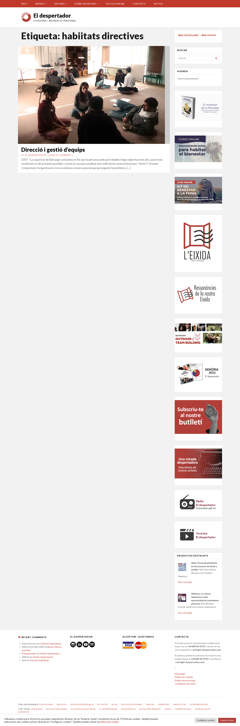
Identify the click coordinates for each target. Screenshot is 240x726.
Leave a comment (60, 155)
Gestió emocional (132, 704)
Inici (24, 3)
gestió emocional (56, 709)
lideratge (23, 712)
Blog (115, 704)
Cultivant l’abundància (50, 643)
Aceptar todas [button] (227, 720)
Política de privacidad (185, 680)
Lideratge (163, 704)
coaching (37, 709)
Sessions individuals (39, 660)
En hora (59, 3)
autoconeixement (150, 709)
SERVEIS (40, 3)
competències (183, 709)
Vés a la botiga (185, 582)
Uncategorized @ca (82, 704)
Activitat (102, 704)
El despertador (52, 15)
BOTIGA (158, 3)
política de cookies (109, 721)
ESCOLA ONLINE (115, 3)
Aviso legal (180, 674)
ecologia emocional (83, 709)
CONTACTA (139, 3)
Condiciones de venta (185, 683)
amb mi (150, 704)
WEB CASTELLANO (188, 35)
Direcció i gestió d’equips (53, 149)
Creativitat (179, 704)
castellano (46, 704)
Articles (62, 704)
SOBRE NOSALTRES (85, 3)
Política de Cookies (184, 677)
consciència (128, 709)
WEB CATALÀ (208, 35)
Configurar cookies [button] (206, 720)
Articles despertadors (49, 653)
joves (167, 709)
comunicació (203, 709)
